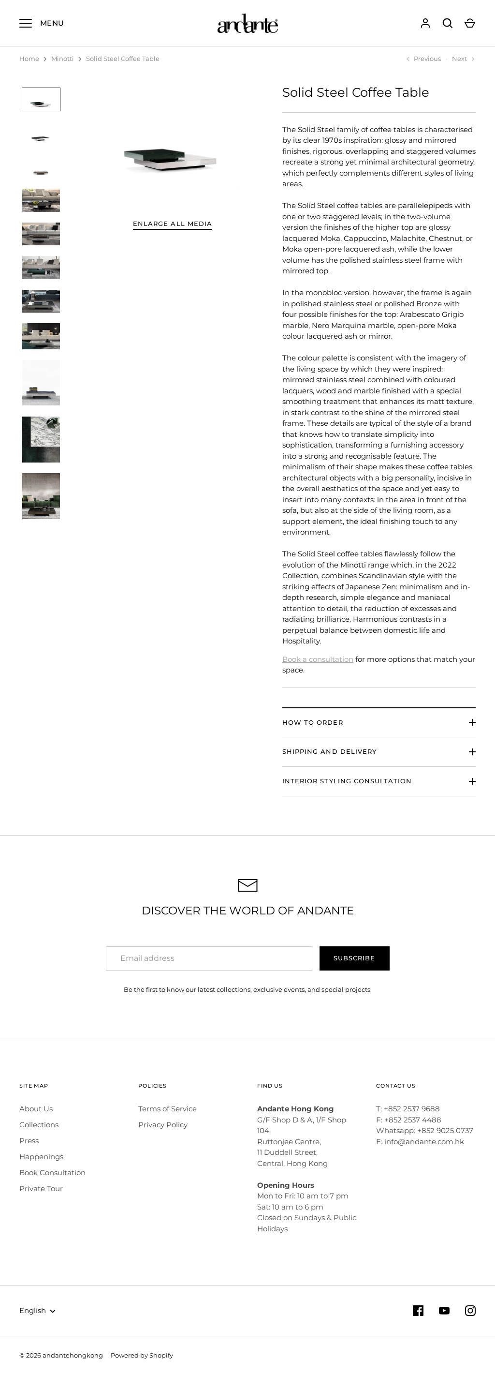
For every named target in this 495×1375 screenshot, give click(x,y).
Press (29, 1140)
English (32, 1310)
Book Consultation (52, 1172)
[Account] (425, 23)
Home (29, 58)
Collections (38, 1124)
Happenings (41, 1156)
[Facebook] (418, 1310)
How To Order (312, 722)
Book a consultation (317, 659)
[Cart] (469, 23)
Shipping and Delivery (329, 751)
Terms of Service (167, 1108)
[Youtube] (444, 1310)
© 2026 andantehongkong (61, 1355)
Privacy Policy (163, 1124)
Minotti (62, 58)
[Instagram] (470, 1310)
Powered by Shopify (142, 1355)
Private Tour (41, 1188)
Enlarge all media (172, 223)
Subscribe (354, 958)
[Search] (447, 23)
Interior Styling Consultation (347, 781)
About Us (36, 1108)
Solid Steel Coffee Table (123, 58)
